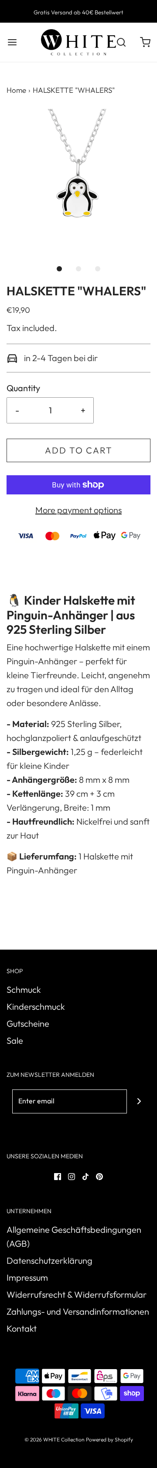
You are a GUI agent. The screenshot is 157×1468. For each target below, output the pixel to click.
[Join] (139, 1101)
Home (16, 90)
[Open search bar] (121, 42)
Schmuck (24, 989)
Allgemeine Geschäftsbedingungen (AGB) (74, 1236)
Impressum (27, 1277)
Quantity (23, 387)
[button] (78, 181)
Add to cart (79, 450)
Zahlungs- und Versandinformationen (78, 1311)
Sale (15, 1040)
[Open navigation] (12, 42)
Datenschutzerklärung (49, 1260)
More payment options (78, 509)
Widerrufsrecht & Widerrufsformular (77, 1294)
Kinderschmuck (36, 1006)
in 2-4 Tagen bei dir (60, 357)
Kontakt (22, 1328)
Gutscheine (28, 1023)
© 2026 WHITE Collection (54, 1439)
